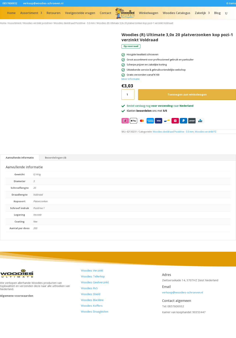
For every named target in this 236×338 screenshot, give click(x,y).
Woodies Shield (90, 294)
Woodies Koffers (92, 305)
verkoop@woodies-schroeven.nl (182, 292)
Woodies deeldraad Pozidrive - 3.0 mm (74, 23)
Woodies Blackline (92, 300)
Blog (217, 13)
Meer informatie (131, 79)
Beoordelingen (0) (55, 157)
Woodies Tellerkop (93, 276)
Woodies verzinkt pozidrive (37, 23)
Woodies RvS (89, 288)
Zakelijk (200, 13)
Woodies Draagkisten (94, 311)
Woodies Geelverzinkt (95, 282)
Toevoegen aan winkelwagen (187, 94)
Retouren (53, 13)
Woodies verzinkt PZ (205, 131)
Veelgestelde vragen (80, 13)
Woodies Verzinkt (92, 270)
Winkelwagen (148, 13)
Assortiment (29, 13)
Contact (105, 13)
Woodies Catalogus (176, 13)
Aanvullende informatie (20, 157)
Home (11, 13)
